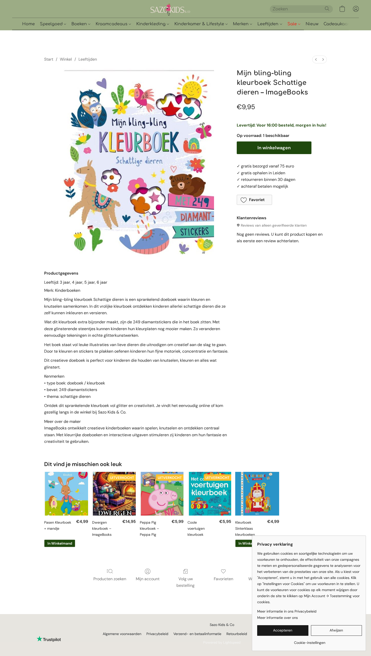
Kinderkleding (151, 24)
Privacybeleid (157, 633)
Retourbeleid (236, 633)
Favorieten (223, 578)
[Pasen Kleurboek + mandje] (66, 494)
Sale (292, 24)
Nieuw (312, 24)
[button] (187, 9)
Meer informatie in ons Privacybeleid (286, 611)
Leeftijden (268, 24)
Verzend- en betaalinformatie (197, 633)
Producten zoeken (109, 578)
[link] (309, 641)
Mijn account (148, 578)
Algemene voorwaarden (122, 633)
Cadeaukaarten (340, 24)
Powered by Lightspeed (222, 642)
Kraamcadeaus (112, 24)
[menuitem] (316, 59)
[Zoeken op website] (327, 8)
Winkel (66, 59)
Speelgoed (52, 24)
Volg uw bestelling (185, 582)
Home (28, 24)
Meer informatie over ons (277, 617)
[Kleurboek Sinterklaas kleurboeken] (257, 494)
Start (48, 59)
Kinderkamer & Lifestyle (199, 24)
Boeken (79, 24)
